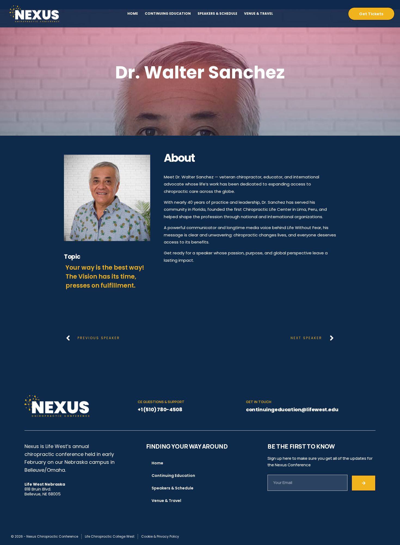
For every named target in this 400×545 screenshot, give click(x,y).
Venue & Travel (166, 500)
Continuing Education (173, 475)
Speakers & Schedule (172, 488)
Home (157, 463)
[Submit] (364, 483)
